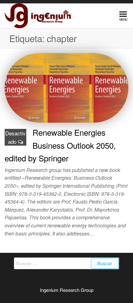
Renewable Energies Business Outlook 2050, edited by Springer (60, 145)
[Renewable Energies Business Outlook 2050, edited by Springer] (66, 87)
